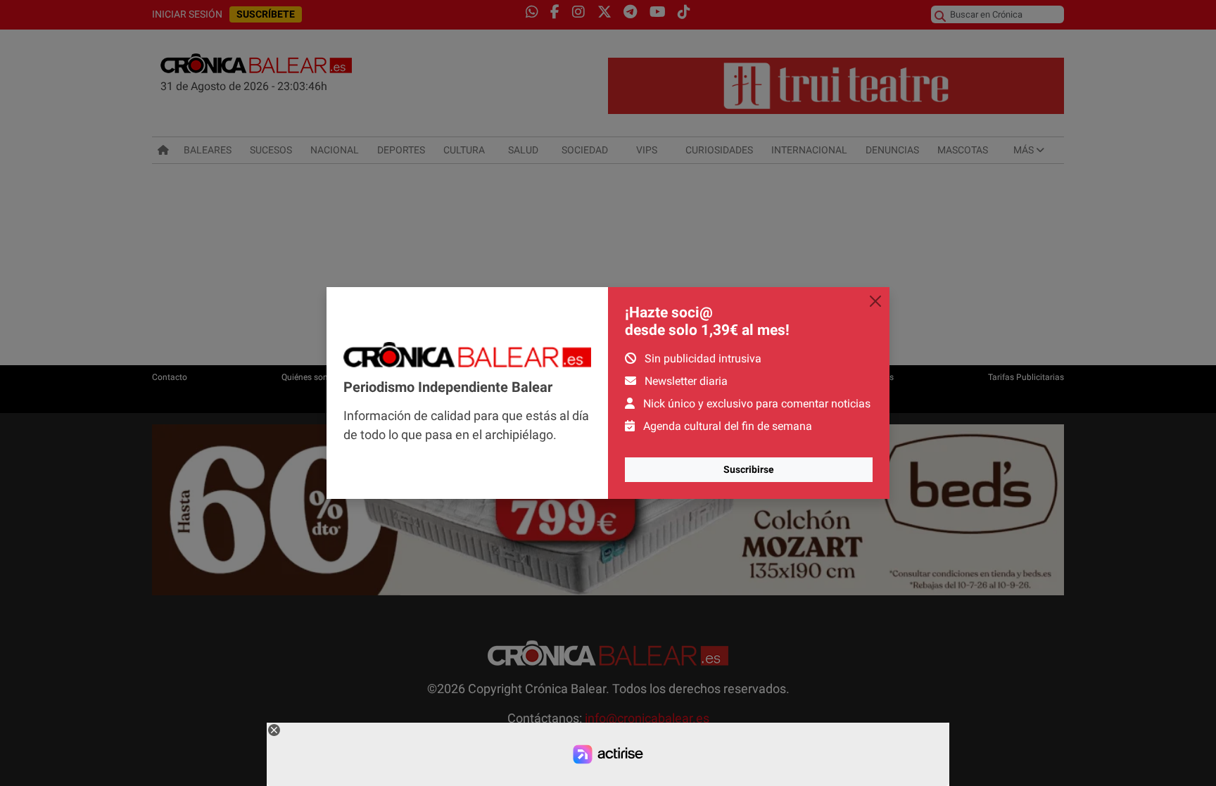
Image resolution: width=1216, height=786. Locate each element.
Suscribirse (748, 469)
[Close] (875, 301)
